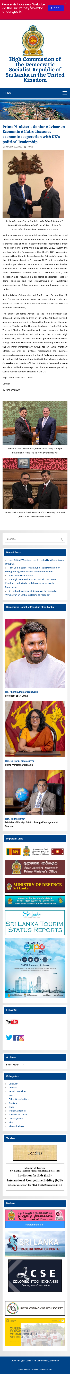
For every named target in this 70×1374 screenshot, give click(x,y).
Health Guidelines (17, 1091)
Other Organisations (19, 1099)
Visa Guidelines (16, 1126)
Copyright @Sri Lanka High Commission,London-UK (35, 1361)
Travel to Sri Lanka (18, 1115)
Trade (11, 1107)
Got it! (55, 8)
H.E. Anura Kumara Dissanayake (21, 692)
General (12, 1088)
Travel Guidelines (17, 1111)
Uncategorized (16, 1118)
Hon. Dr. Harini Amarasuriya (19, 761)
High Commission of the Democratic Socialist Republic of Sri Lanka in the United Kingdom (35, 69)
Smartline (47, 1370)
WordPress (34, 1370)
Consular (13, 1084)
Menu (7, 92)
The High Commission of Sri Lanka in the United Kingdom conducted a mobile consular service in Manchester (30, 583)
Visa (11, 1122)
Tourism (13, 1103)
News (30, 147)
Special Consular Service (21, 575)
